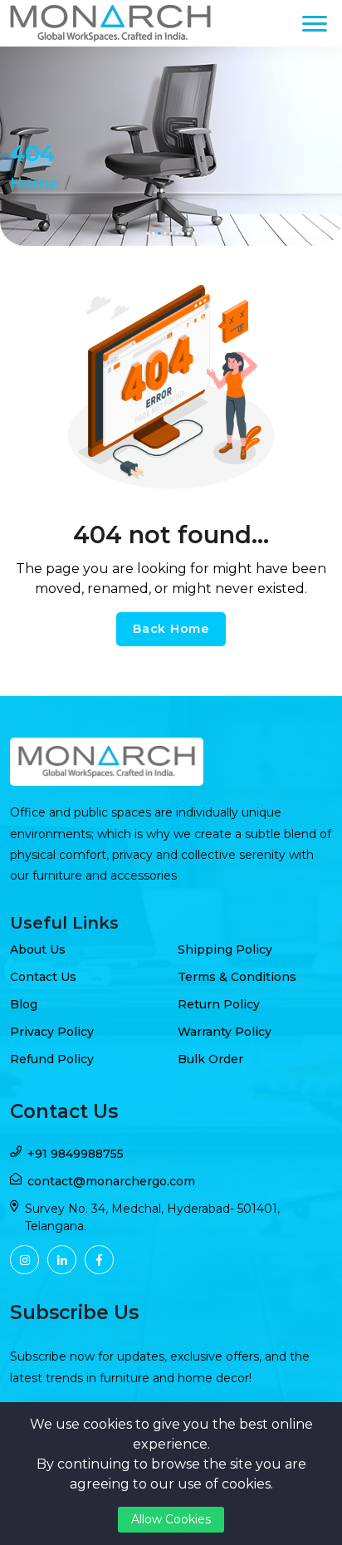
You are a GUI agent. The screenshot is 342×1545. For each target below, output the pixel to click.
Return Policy (219, 1004)
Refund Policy (52, 1059)
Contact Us (43, 976)
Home (34, 183)
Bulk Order (210, 1059)
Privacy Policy (52, 1031)
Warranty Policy (224, 1031)
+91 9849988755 (75, 1153)
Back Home (170, 628)
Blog (23, 1004)
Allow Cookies (171, 1519)
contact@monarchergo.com (111, 1181)
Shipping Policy (225, 949)
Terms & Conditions (237, 976)
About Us (38, 949)
